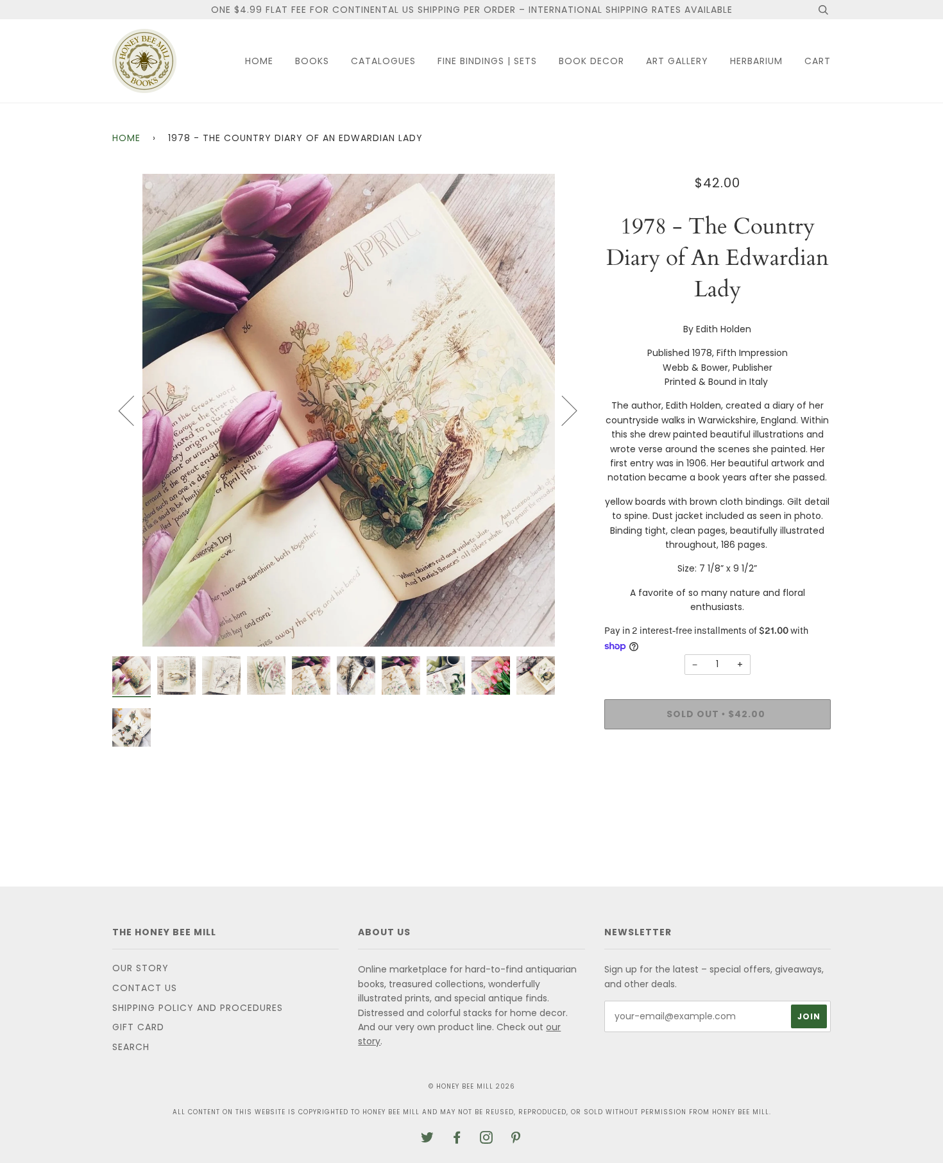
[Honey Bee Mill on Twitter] (427, 1139)
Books (312, 61)
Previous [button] (134, 409)
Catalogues (383, 61)
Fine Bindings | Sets (487, 61)
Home (259, 61)
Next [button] (561, 409)
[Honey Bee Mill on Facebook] (457, 1139)
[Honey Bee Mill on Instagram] (486, 1139)
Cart (817, 61)
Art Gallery (677, 61)
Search (130, 1046)
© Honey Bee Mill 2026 (472, 1086)
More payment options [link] (717, 783)
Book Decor (591, 61)
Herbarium (756, 61)
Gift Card (138, 1027)
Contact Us (144, 987)
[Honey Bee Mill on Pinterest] (516, 1139)
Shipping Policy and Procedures (197, 1007)
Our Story (140, 968)
